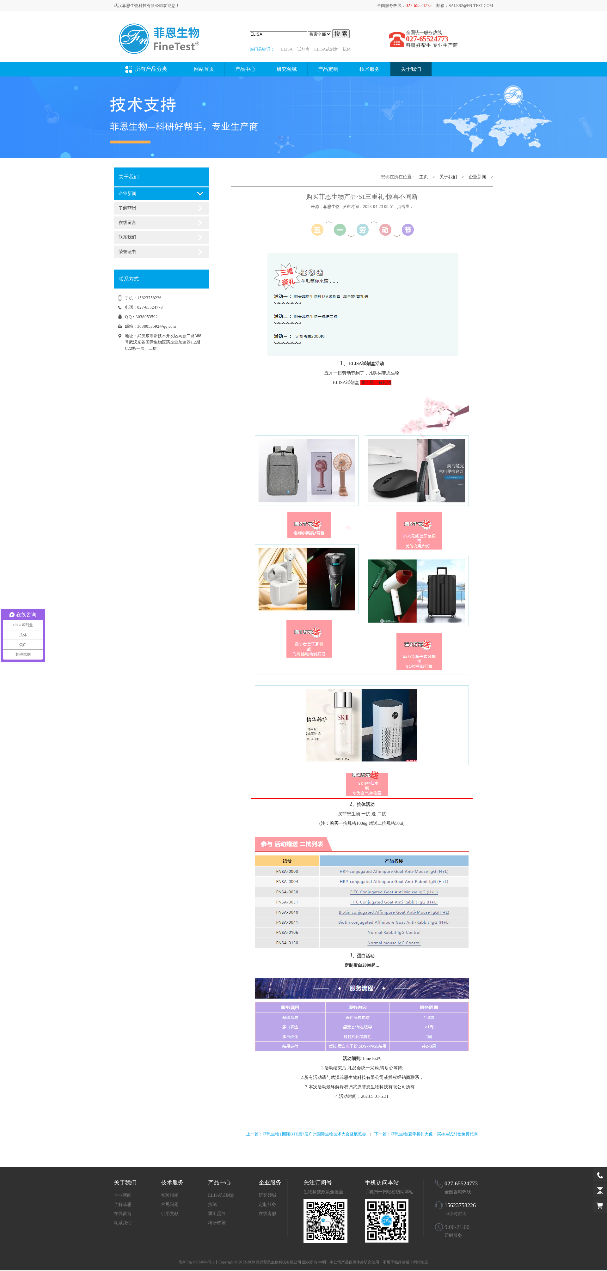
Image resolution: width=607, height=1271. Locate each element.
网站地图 (420, 1262)
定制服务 (267, 1204)
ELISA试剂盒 (326, 49)
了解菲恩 (127, 208)
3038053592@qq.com (156, 326)
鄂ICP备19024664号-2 (197, 1262)
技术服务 (369, 69)
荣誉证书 (127, 251)
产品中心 (245, 69)
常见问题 (170, 1204)
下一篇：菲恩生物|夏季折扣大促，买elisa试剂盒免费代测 (426, 1134)
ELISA (286, 49)
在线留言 (127, 222)
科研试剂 (217, 1222)
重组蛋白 (217, 1213)
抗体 (347, 49)
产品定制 (328, 69)
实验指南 (170, 1195)
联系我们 (127, 237)
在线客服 (267, 1213)
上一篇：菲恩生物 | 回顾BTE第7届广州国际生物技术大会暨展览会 (306, 1134)
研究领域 (287, 69)
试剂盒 (303, 49)
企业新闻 (127, 193)
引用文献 (170, 1213)
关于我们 (411, 69)
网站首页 (204, 69)
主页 (423, 176)
